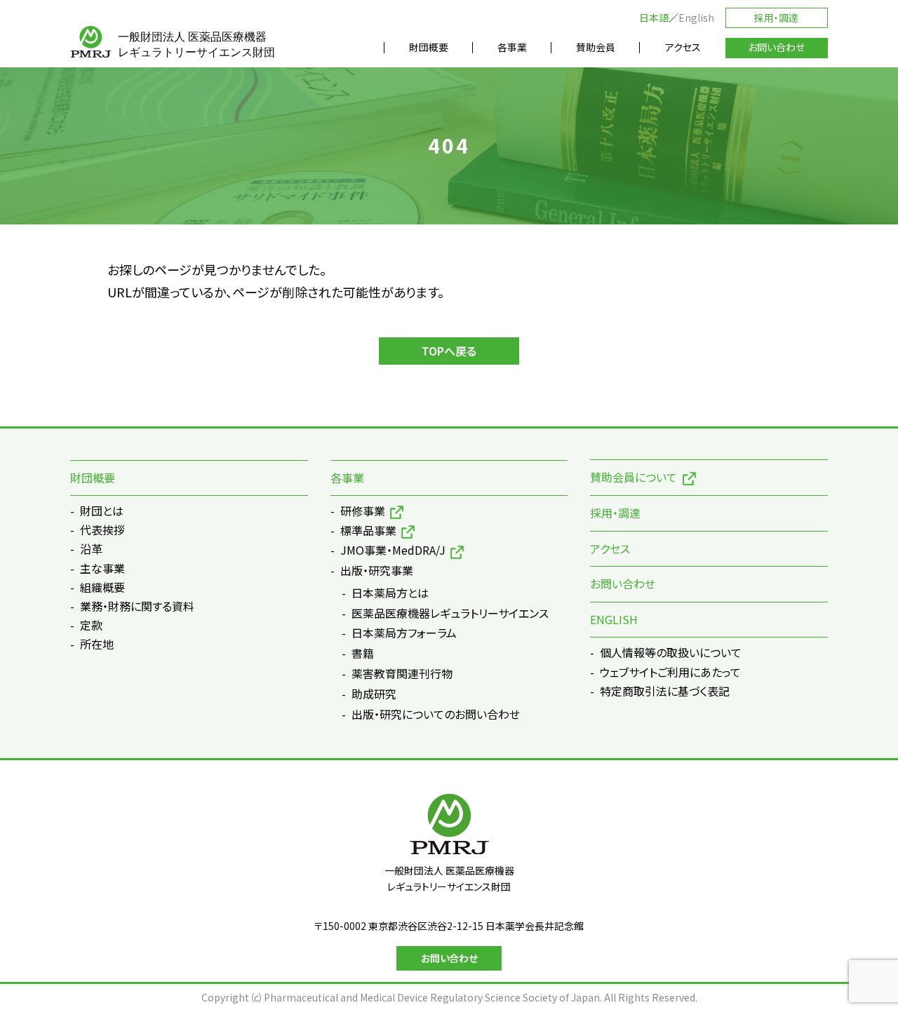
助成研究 (373, 694)
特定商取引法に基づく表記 (665, 690)
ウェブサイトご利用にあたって (670, 671)
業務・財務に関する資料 (137, 606)
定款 (91, 624)
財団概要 (92, 477)
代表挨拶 (102, 529)
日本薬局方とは (390, 593)
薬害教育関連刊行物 (402, 673)
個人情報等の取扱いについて (671, 652)
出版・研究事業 (376, 570)
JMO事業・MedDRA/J (392, 549)
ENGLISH (614, 619)
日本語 (654, 18)
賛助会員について (633, 476)
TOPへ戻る (449, 350)
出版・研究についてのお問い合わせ (435, 714)
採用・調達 (776, 18)
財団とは (101, 510)
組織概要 (102, 587)
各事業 (347, 477)
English (696, 18)
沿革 (91, 548)
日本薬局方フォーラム (404, 633)
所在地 (97, 643)
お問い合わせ (622, 583)
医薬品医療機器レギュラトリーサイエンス (450, 613)
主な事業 (102, 568)
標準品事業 (368, 530)
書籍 (362, 653)
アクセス (610, 548)
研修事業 (362, 510)
